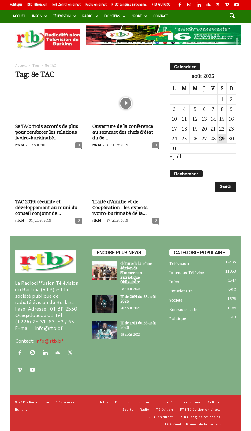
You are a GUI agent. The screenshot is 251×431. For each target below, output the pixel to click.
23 (231, 129)
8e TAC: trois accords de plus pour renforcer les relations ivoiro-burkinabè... (46, 132)
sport (137, 16)
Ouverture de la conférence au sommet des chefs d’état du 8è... (122, 132)
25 (184, 139)
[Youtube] (236, 5)
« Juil (175, 157)
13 (204, 119)
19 (195, 129)
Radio (87, 16)
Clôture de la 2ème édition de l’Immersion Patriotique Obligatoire (136, 272)
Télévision (62, 16)
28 (213, 139)
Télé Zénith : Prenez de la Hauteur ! (193, 424)
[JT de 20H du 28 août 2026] (104, 304)
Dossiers (112, 16)
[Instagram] (189, 5)
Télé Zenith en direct (66, 4)
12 (195, 119)
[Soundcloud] (208, 5)
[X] (217, 5)
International (190, 402)
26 (195, 139)
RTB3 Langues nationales (129, 4)
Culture (214, 402)
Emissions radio (184, 309)
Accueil (19, 16)
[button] (232, 16)
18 (184, 129)
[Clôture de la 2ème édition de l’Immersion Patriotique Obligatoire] (104, 270)
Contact (160, 16)
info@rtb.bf (49, 340)
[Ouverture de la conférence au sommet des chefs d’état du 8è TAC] (125, 103)
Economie (145, 402)
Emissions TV (181, 291)
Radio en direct (96, 4)
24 (174, 139)
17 (174, 129)
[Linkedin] (198, 5)
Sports (127, 409)
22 (222, 129)
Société (175, 300)
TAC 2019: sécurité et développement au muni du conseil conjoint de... (46, 207)
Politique (16, 4)
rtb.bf (19, 145)
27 (204, 139)
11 (184, 119)
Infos (37, 16)
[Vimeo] (227, 5)
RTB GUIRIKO (161, 4)
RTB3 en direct (160, 416)
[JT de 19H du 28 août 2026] (104, 330)
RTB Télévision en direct (200, 409)
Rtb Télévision (37, 4)
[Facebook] (179, 5)
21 (213, 129)
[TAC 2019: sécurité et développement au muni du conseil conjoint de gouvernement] (48, 178)
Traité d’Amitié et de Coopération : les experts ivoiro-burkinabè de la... (120, 207)
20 (204, 129)
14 (213, 119)
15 (222, 119)
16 (231, 119)
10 (174, 119)
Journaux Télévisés (187, 272)
